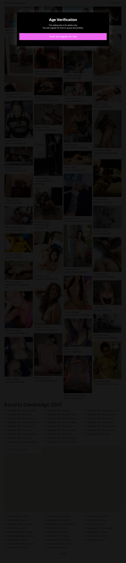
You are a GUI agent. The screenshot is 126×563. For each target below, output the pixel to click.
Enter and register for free (63, 36)
